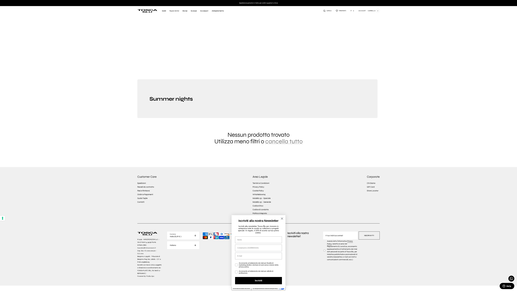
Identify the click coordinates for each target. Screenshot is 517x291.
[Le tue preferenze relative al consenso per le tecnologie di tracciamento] (2, 218)
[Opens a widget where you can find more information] (506, 286)
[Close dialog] (282, 218)
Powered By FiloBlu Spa (145, 276)
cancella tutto (284, 141)
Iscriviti (369, 235)
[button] (327, 11)
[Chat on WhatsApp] (511, 279)
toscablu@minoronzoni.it (146, 248)
